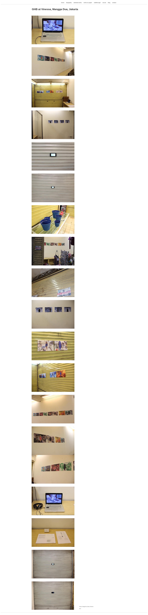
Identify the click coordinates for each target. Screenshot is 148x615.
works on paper (88, 2)
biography (69, 2)
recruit (104, 2)
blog (109, 2)
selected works (78, 2)
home (62, 2)
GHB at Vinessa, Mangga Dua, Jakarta (55, 9)
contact (114, 2)
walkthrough (97, 2)
